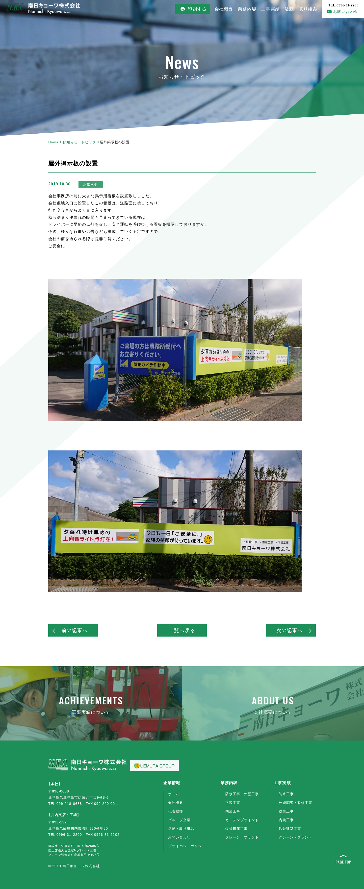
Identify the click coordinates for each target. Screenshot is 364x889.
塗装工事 (232, 803)
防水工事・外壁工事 (242, 794)
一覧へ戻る (182, 630)
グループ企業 (179, 820)
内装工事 (232, 811)
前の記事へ (74, 630)
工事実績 (270, 8)
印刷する (197, 9)
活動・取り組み (301, 8)
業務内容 (247, 8)
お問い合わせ (343, 8)
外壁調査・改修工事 (295, 803)
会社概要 (223, 8)
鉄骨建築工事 (236, 829)
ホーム (173, 794)
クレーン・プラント (242, 837)
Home (53, 142)
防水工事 (286, 794)
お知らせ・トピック (79, 142)
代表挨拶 (175, 811)
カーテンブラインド (242, 820)
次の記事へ (289, 630)
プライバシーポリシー (187, 846)
